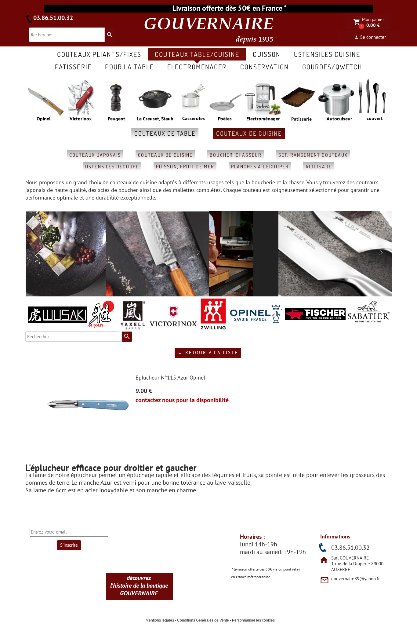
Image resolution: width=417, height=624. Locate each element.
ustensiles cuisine (327, 54)
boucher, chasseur (235, 155)
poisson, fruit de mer (185, 166)
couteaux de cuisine (249, 133)
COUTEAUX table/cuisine (197, 54)
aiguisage (319, 166)
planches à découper (259, 166)
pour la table (129, 66)
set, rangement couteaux (313, 155)
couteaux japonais (95, 155)
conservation (264, 66)
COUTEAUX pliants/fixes (99, 54)
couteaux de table (164, 133)
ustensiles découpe (112, 166)
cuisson (267, 54)
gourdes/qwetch (332, 66)
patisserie (73, 66)
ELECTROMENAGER (197, 66)
